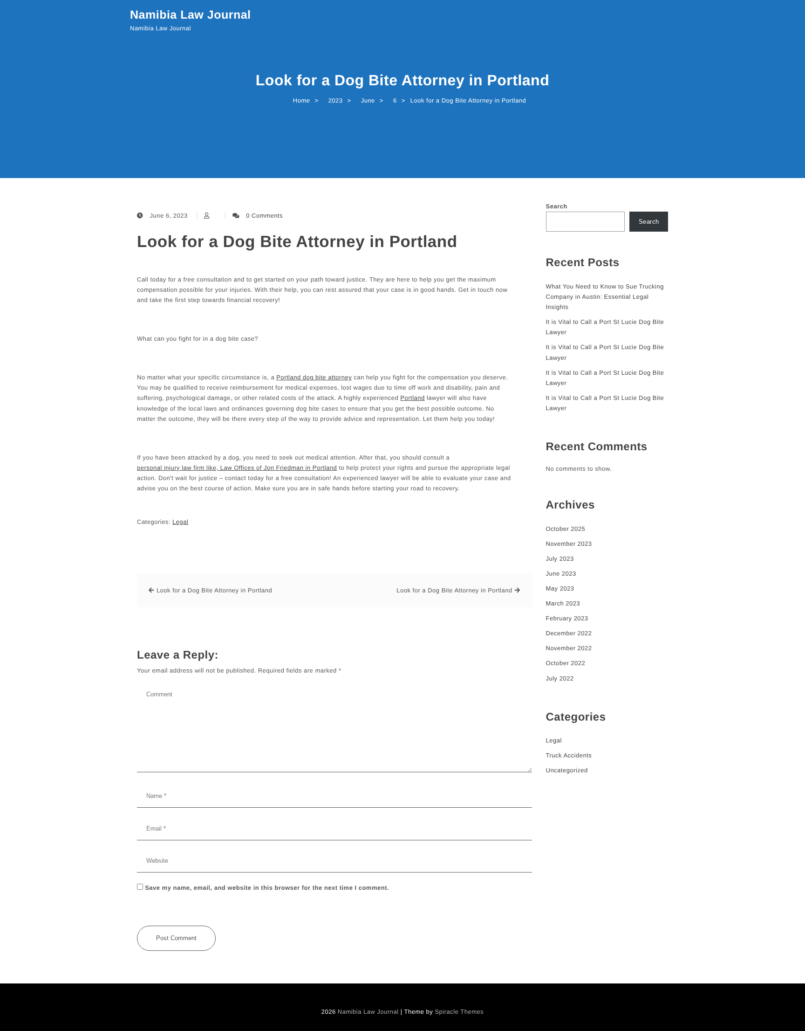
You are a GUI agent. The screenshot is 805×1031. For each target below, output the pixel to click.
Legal (180, 521)
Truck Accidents (569, 755)
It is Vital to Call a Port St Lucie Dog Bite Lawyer (605, 327)
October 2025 (566, 528)
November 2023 (569, 543)
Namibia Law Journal (190, 14)
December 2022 (569, 633)
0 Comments (264, 215)
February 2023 (567, 618)
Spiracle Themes (459, 1011)
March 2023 (563, 603)
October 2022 (566, 663)
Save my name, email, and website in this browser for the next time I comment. (267, 887)
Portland (412, 397)
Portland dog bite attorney (314, 377)
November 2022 (569, 648)
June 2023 (561, 573)
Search (556, 206)
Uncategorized (567, 770)
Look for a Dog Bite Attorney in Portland (297, 242)
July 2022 (560, 678)
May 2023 (560, 588)
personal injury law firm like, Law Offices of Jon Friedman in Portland (237, 467)
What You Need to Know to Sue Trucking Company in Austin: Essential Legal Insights (605, 296)
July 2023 (560, 558)
